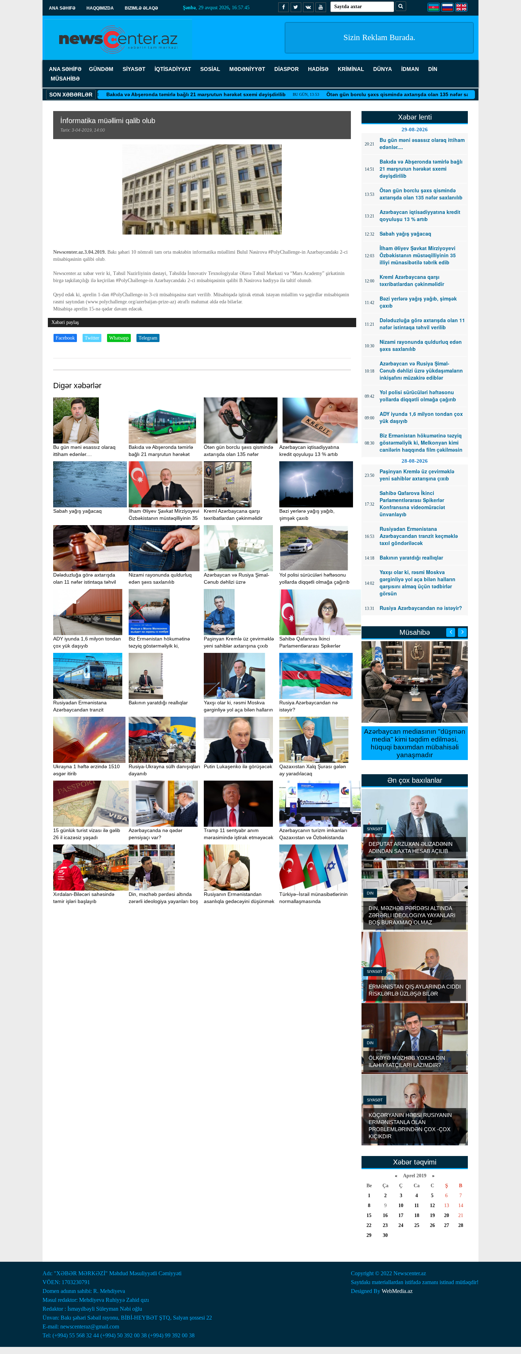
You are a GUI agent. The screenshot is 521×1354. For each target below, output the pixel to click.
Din (370, 893)
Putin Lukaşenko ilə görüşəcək (238, 766)
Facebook (65, 338)
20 (446, 1215)
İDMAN (410, 69)
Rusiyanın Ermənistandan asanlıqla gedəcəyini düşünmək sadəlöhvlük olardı (239, 901)
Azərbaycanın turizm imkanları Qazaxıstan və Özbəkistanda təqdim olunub (313, 837)
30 (385, 1235)
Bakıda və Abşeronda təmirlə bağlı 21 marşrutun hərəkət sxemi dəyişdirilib (152, 94)
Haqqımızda (100, 8)
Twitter (92, 338)
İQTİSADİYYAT (173, 69)
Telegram (148, 338)
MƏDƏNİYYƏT (247, 69)
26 (432, 1225)
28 (460, 1225)
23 (385, 1225)
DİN (432, 69)
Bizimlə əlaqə (141, 8)
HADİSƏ (318, 69)
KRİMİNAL (351, 69)
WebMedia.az (397, 1291)
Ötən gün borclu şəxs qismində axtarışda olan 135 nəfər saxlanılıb (363, 94)
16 (385, 1215)
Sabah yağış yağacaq (77, 511)
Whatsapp (119, 338)
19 (432, 1215)
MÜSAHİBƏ (65, 79)
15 (368, 1215)
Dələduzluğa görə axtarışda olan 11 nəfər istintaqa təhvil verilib (84, 582)
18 (416, 1215)
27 (446, 1225)
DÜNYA (382, 69)
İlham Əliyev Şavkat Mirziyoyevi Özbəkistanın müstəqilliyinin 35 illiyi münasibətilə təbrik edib (164, 518)
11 (416, 1205)
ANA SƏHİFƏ (65, 69)
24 (400, 1225)
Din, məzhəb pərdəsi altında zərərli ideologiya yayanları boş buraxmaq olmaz (163, 901)
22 (368, 1225)
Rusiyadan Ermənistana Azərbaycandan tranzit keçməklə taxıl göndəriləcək (84, 710)
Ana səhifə (62, 8)
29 (368, 1235)
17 (400, 1215)
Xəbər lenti (415, 117)
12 (432, 1205)
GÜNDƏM (101, 69)
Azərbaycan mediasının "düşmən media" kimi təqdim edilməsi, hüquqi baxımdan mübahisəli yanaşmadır (414, 743)
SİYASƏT (134, 69)
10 (400, 1205)
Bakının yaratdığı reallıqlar (158, 702)
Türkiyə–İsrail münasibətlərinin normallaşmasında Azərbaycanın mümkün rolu (313, 901)
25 (416, 1225)
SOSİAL (210, 69)
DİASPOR (286, 69)
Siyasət (375, 829)
